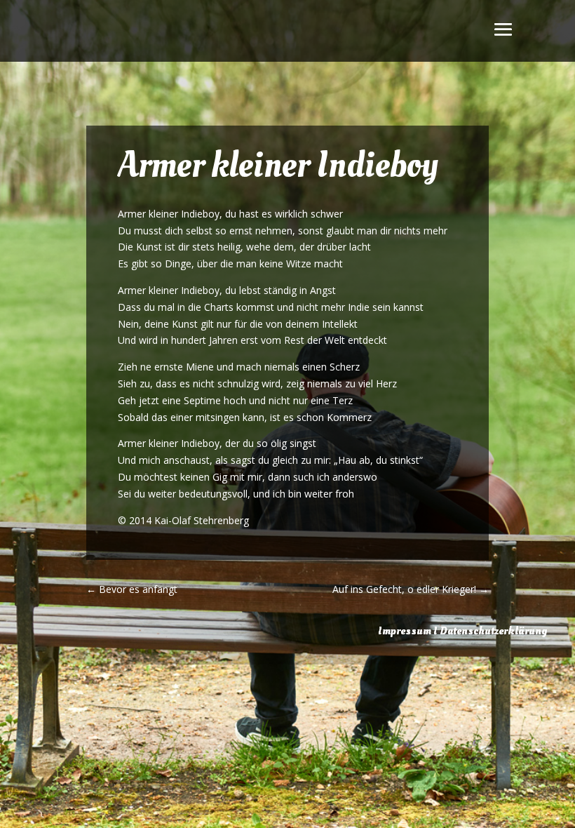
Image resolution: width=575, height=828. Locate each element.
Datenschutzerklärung (493, 631)
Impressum (404, 631)
